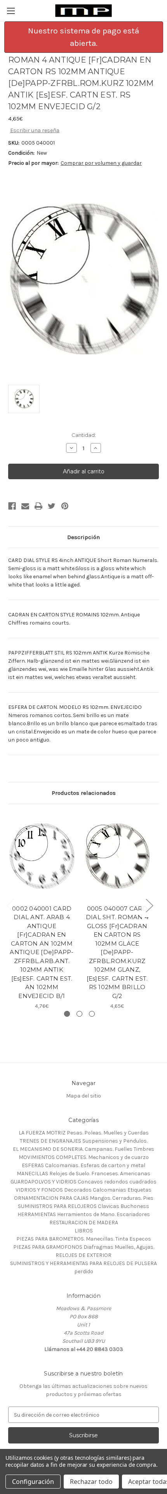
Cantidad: (83, 435)
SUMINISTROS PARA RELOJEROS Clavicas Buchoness (83, 1206)
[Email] (25, 506)
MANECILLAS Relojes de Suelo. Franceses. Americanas (83, 1173)
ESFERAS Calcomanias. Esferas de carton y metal (83, 1165)
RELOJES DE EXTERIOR (83, 1255)
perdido (83, 1271)
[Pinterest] (65, 506)
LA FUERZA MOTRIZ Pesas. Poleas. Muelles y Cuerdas (84, 1132)
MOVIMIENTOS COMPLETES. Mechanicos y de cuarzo (84, 1157)
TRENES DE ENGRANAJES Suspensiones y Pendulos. (84, 1141)
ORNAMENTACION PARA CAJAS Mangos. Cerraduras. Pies (83, 1198)
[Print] (38, 506)
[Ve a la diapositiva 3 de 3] (92, 1014)
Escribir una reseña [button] (34, 130)
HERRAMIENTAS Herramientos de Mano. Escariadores (83, 1214)
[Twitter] (52, 506)
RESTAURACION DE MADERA (83, 1222)
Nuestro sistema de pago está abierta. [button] (83, 37)
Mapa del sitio (83, 1096)
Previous (10, 905)
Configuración (33, 1481)
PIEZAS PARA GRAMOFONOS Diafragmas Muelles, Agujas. (83, 1247)
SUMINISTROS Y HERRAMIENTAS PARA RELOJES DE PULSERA (83, 1263)
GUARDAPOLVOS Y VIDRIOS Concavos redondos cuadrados (83, 1181)
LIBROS (84, 1230)
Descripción (83, 537)
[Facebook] (12, 506)
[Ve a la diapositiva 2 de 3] (79, 1014)
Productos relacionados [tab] (84, 792)
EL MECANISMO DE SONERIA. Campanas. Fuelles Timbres (83, 1149)
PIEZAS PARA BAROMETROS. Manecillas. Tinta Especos (83, 1239)
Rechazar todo (91, 1481)
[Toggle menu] (10, 10)
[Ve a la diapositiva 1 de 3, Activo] (67, 1014)
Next (149, 905)
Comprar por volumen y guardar (101, 163)
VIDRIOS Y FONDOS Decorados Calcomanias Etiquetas (83, 1190)
